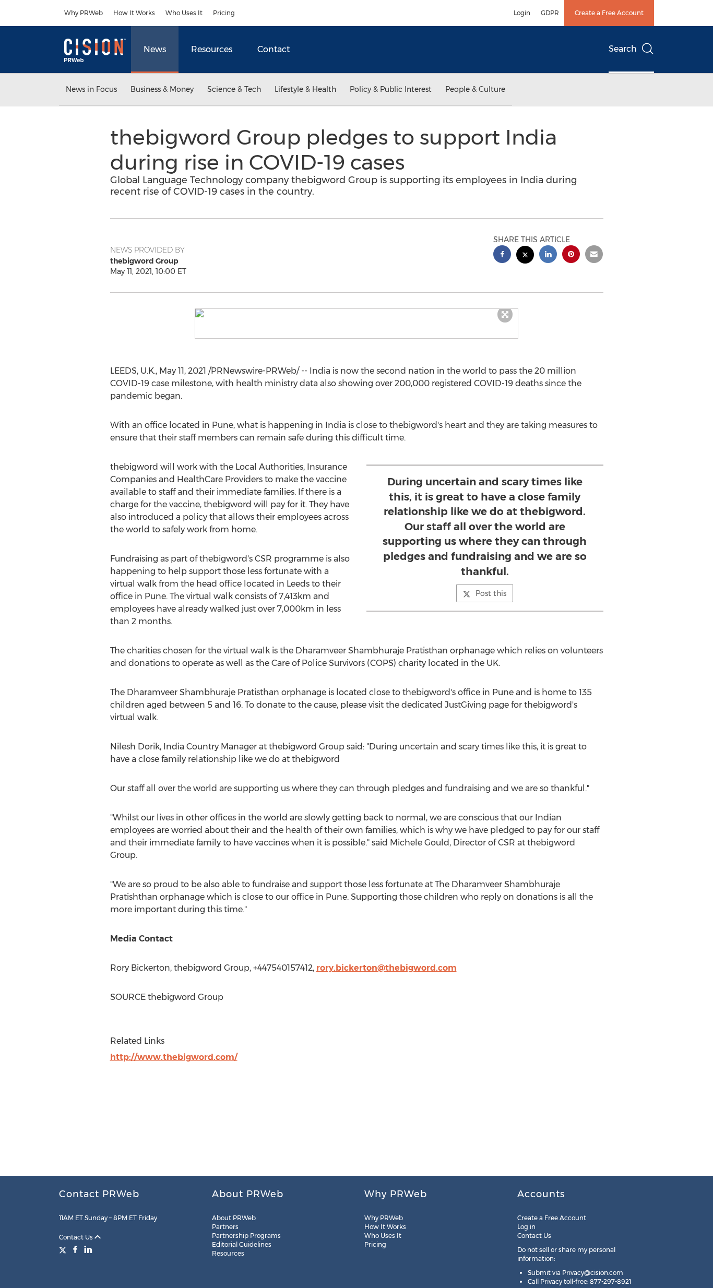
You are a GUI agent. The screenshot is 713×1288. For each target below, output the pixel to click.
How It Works (134, 13)
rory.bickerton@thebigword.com (386, 968)
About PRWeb (234, 1218)
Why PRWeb (83, 13)
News (155, 49)
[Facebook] (75, 1249)
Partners (225, 1227)
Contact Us (76, 1237)
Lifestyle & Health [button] (305, 89)
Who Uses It (184, 13)
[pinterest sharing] (571, 255)
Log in (526, 1227)
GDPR (550, 13)
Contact (273, 49)
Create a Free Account (609, 13)
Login (522, 13)
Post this (491, 593)
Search (623, 49)
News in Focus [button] (91, 89)
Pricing (224, 13)
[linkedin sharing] (548, 255)
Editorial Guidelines (241, 1244)
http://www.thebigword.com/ (173, 1057)
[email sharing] (594, 255)
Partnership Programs (246, 1235)
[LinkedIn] (88, 1249)
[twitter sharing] (525, 256)
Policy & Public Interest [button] (391, 89)
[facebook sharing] (502, 255)
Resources (211, 49)
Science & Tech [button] (234, 89)
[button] (356, 313)
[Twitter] (64, 1249)
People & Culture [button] (475, 89)
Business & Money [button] (162, 89)
